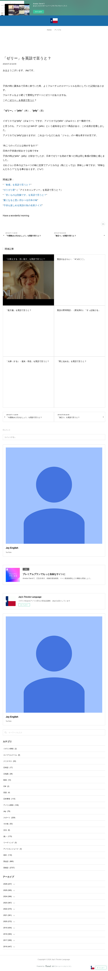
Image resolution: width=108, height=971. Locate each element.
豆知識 (8, 773)
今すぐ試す (38, 12)
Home (49, 30)
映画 (7, 780)
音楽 (6, 792)
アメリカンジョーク (12, 849)
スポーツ (9, 817)
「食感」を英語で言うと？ (17, 184)
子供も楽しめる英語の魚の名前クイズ (23, 205)
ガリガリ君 (9, 189)
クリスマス (9, 761)
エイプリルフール (11, 755)
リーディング (10, 842)
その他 (8, 823)
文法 (6, 830)
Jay (6, 811)
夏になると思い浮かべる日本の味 (20, 200)
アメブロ (57, 30)
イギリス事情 (10, 748)
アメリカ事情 (11, 805)
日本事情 (9, 798)
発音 (7, 855)
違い (7, 836)
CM (6, 786)
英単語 (9, 867)
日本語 (8, 767)
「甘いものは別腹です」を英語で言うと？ (25, 194)
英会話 (8, 861)
